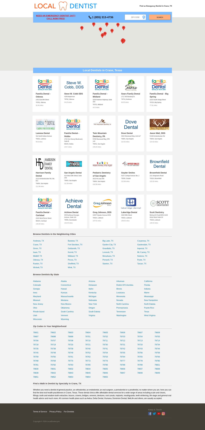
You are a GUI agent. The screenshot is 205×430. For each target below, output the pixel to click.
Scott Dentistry (157, 212)
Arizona (92, 281)
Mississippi (149, 296)
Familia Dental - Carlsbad (43, 214)
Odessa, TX (38, 260)
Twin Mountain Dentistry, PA (100, 134)
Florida (147, 285)
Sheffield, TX (73, 264)
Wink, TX (72, 267)
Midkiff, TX (37, 256)
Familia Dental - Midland (100, 95)
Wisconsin (37, 319)
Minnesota (120, 296)
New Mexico (66, 304)
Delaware (93, 285)
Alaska (64, 281)
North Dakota (149, 304)
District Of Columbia (124, 285)
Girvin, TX (37, 248)
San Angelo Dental (73, 173)
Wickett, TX (38, 267)
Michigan (92, 296)
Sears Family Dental (130, 94)
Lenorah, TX (107, 252)
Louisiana (120, 293)
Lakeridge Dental (129, 212)
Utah (35, 315)
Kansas (64, 293)
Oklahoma (65, 308)
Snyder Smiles (128, 173)
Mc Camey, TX (143, 252)
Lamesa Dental (43, 133)
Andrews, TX (38, 241)
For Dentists (69, 412)
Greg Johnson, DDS (102, 212)
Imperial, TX (142, 248)
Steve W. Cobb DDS (73, 94)
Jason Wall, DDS (157, 133)
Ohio (35, 308)
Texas (146, 312)
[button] (102, 36)
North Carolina (122, 304)
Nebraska (93, 300)
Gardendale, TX (144, 245)
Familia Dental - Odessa (43, 95)
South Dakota (94, 312)
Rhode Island (38, 312)
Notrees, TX (142, 256)
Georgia (36, 289)
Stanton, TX (107, 264)
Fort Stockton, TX (75, 245)
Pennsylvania (122, 308)
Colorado (37, 285)
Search (160, 17)
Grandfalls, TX (108, 248)
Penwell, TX (107, 260)
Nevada (119, 300)
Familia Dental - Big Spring (159, 95)
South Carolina (67, 312)
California (148, 281)
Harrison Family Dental (43, 174)
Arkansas (120, 281)
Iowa (35, 293)
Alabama (37, 281)
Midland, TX (73, 256)
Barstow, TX (73, 241)
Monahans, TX (108, 256)
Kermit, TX (72, 252)
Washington (121, 315)
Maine (146, 293)
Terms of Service (40, 412)
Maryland (37, 296)
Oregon (92, 308)
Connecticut (66, 285)
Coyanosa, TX (143, 241)
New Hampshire (151, 300)
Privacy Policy (55, 412)
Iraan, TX (37, 252)
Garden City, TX (109, 245)
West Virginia (149, 315)
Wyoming (65, 319)
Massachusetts (67, 296)
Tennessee (121, 312)
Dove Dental (127, 133)
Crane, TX (37, 245)
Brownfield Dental (158, 173)
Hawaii (64, 289)
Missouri (36, 300)
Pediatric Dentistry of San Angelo (101, 174)
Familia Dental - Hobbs (71, 134)
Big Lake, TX (107, 241)
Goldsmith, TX (74, 248)
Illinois (119, 289)
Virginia (92, 315)
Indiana (147, 289)
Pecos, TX (72, 260)
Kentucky (92, 293)
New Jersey (38, 304)
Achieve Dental (71, 212)
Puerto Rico (149, 308)
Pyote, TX (141, 260)
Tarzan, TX (141, 264)
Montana (64, 300)
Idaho (91, 289)
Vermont (64, 315)
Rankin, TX (38, 264)
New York (93, 304)
